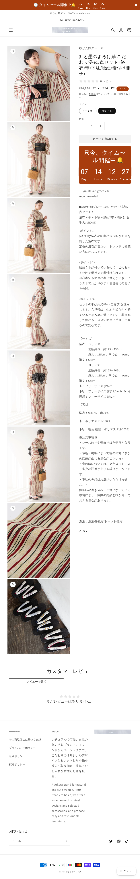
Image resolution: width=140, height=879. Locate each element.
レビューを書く (36, 681)
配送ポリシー (17, 764)
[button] (11, 30)
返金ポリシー (17, 756)
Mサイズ (107, 111)
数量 (81, 119)
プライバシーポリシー (22, 747)
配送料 (92, 94)
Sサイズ (88, 111)
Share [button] (86, 531)
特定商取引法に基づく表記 (25, 739)
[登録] (66, 841)
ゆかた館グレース (73, 872)
